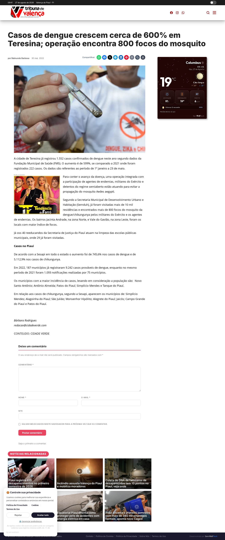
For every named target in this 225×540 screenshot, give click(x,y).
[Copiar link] (137, 57)
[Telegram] (115, 57)
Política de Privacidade (16, 505)
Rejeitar (18, 515)
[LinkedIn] (121, 57)
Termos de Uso (159, 536)
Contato (89, 536)
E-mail (85, 397)
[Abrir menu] (214, 12)
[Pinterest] (126, 57)
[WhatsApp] (99, 57)
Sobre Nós (144, 536)
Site (20, 411)
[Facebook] (104, 57)
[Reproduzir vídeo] (80, 471)
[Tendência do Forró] (37, 195)
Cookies (35, 505)
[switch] (213, 2)
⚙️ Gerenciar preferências (30, 521)
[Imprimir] (143, 57)
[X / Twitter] (110, 57)
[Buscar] (208, 12)
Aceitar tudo (43, 515)
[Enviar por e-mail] (132, 57)
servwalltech (14, 532)
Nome (22, 397)
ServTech (198, 116)
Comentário (26, 365)
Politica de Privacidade (126, 536)
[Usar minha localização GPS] (202, 62)
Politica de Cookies (105, 536)
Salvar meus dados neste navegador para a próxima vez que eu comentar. (64, 424)
